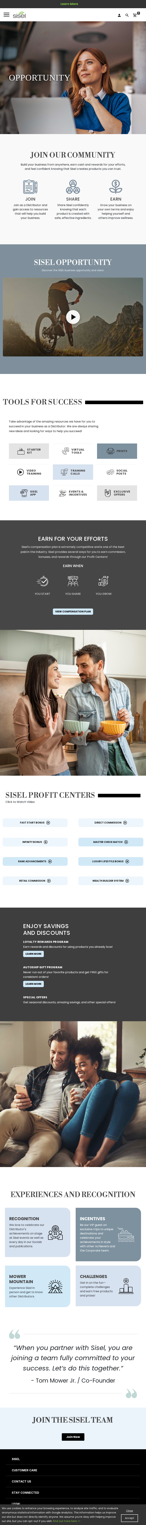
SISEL (16, 1459)
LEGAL (16, 1504)
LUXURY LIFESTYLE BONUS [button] (108, 861)
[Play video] (73, 317)
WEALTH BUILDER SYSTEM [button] (108, 881)
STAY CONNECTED (25, 1492)
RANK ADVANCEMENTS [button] (32, 861)
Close (129, 1511)
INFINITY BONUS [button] (32, 842)
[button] (19, 15)
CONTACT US (21, 1481)
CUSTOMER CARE (24, 1470)
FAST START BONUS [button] (32, 822)
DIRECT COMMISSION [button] (108, 822)
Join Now (73, 1437)
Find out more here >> (66, 1521)
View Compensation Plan (73, 611)
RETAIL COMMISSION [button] (32, 881)
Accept (129, 1518)
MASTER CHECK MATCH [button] (107, 842)
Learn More (33, 954)
